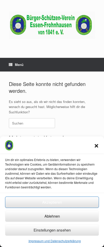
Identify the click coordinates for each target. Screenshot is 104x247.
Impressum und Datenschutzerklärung (55, 241)
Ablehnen (52, 216)
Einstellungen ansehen (52, 230)
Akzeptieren (52, 202)
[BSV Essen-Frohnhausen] (52, 25)
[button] (96, 145)
